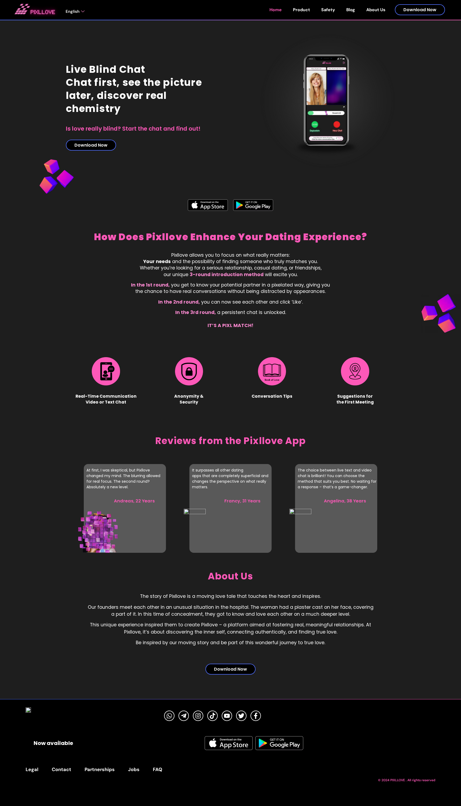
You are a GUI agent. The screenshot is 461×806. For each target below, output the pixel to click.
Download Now (419, 10)
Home (275, 10)
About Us (376, 10)
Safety (328, 10)
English (73, 11)
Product (301, 10)
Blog (350, 10)
